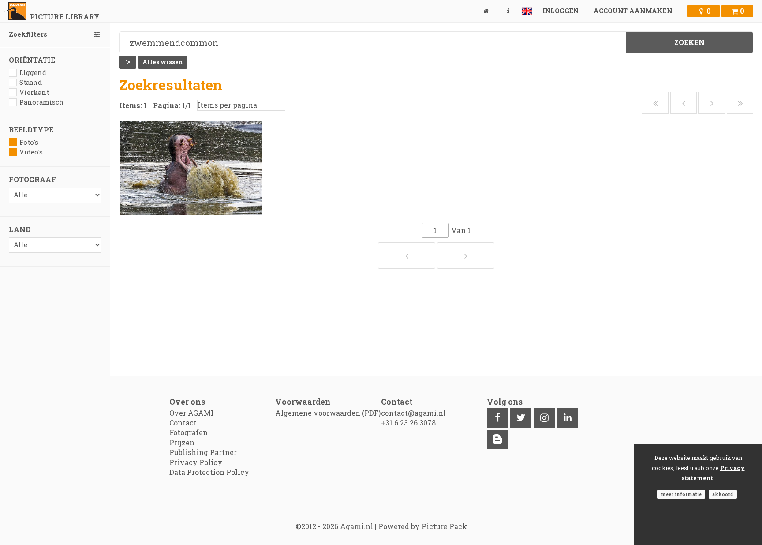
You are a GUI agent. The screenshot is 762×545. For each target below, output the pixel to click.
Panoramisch (41, 102)
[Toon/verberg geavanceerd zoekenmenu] (127, 62)
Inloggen (560, 11)
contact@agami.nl (413, 412)
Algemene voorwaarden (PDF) (328, 412)
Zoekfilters (28, 34)
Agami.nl (356, 526)
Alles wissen (162, 62)
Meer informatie (681, 494)
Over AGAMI (191, 412)
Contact (183, 422)
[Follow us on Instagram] (544, 418)
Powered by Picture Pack (422, 526)
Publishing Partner (203, 452)
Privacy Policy (195, 462)
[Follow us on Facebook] (497, 418)
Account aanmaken (633, 11)
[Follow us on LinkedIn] (567, 418)
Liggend (32, 72)
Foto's (28, 142)
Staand (30, 82)
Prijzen (181, 442)
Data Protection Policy (209, 472)
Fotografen (188, 432)
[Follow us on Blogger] (497, 439)
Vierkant (34, 92)
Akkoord (722, 494)
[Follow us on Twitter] (520, 418)
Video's (31, 152)
